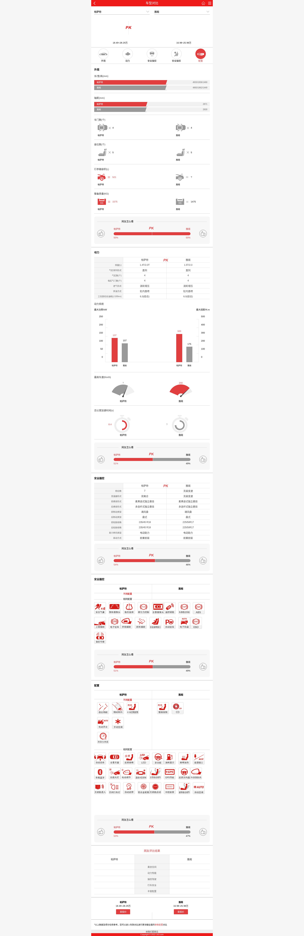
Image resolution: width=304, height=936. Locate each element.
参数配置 (159, 924)
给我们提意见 (152, 931)
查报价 (123, 912)
